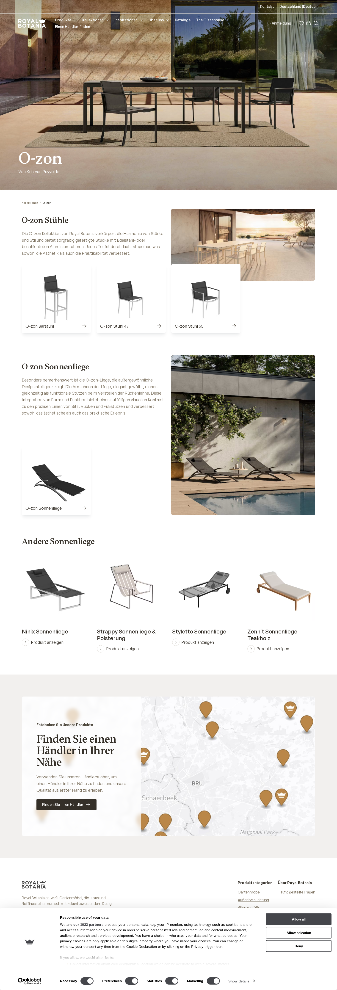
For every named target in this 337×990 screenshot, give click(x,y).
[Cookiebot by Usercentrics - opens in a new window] (30, 981)
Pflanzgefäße (249, 907)
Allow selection (299, 933)
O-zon (47, 203)
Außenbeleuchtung (253, 900)
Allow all (299, 919)
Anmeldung (281, 23)
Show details (238, 981)
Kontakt (267, 6)
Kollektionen (30, 203)
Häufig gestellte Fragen (296, 892)
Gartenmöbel (249, 892)
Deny (299, 946)
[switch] (131, 980)
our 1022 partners (88, 924)
